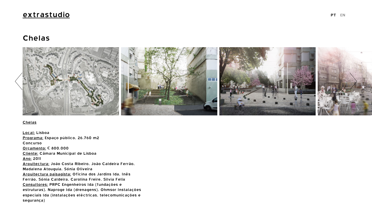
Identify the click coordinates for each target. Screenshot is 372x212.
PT (333, 15)
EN (342, 15)
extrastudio (46, 14)
